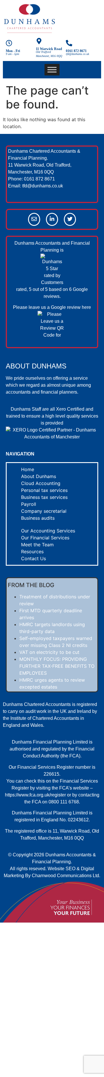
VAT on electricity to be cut (49, 652)
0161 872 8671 (76, 51)
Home (27, 469)
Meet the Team (37, 544)
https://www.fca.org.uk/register (35, 794)
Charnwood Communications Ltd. (66, 875)
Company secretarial (43, 511)
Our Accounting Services (48, 531)
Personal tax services (44, 490)
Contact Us (33, 558)
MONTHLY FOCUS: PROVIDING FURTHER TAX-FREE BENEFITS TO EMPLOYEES (56, 666)
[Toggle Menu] (52, 69)
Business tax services (44, 497)
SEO (70, 868)
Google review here (71, 307)
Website (56, 868)
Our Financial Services (45, 538)
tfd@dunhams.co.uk (42, 185)
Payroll (28, 504)
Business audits (38, 518)
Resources (32, 551)
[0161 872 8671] (69, 43)
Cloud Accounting (40, 483)
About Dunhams (38, 476)
